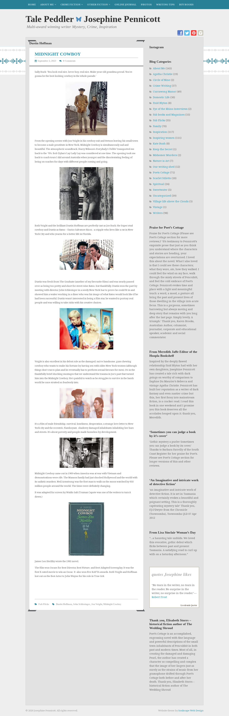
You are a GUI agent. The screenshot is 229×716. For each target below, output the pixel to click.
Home (32, 4)
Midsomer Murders (165, 155)
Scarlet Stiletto (162, 178)
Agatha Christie (162, 74)
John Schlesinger (81, 604)
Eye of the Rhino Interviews (170, 109)
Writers (158, 213)
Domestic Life (161, 97)
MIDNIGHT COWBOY (58, 54)
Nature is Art (161, 160)
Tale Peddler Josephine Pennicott (93, 19)
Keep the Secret (162, 149)
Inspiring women (164, 137)
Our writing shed (164, 166)
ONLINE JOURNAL (125, 4)
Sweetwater (160, 189)
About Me (47, 4)
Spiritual (158, 184)
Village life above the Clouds (171, 201)
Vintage (157, 207)
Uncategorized (162, 195)
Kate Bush (159, 143)
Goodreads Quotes (188, 605)
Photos (146, 4)
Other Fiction (97, 4)
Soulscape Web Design (190, 710)
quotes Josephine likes (171, 574)
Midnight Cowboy (112, 604)
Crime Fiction (70, 4)
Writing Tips (165, 4)
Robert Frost (159, 597)
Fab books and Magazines (169, 114)
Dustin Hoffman (64, 604)
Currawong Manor (164, 91)
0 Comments (69, 60)
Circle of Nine (161, 80)
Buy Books (186, 4)
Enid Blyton (160, 103)
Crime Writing (162, 85)
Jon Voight (96, 604)
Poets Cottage (161, 172)
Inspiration (160, 132)
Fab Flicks (43, 604)
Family (157, 126)
